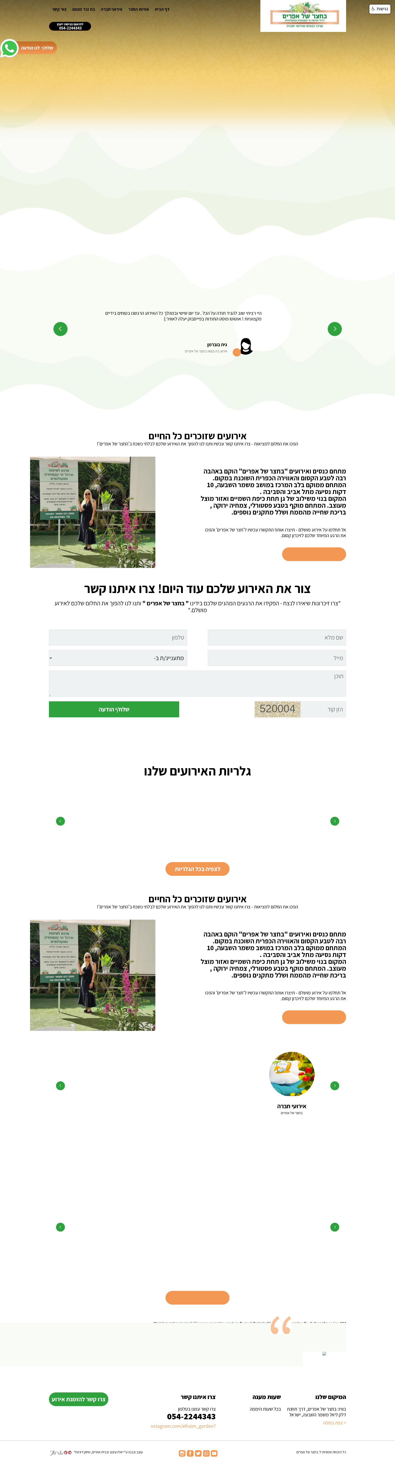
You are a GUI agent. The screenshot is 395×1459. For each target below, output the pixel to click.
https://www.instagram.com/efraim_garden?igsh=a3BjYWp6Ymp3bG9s (183, 1426)
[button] (379, 9)
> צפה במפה (334, 1422)
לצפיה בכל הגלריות (197, 869)
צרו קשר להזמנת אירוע (79, 1399)
